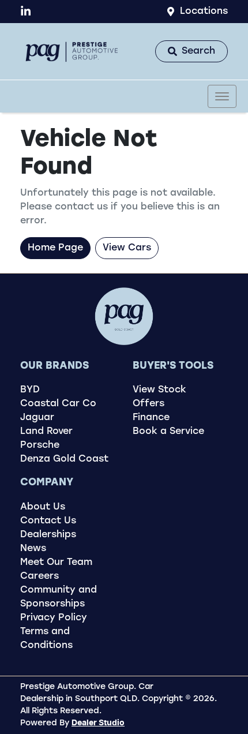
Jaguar (37, 417)
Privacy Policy (53, 618)
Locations (204, 11)
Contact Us (48, 521)
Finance (151, 417)
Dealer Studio (98, 723)
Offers (148, 404)
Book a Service (168, 431)
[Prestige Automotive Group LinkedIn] (28, 11)
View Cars (127, 248)
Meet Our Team (56, 562)
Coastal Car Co (58, 404)
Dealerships (48, 535)
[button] (222, 96)
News (33, 548)
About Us (42, 507)
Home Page (55, 248)
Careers (39, 576)
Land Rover (46, 431)
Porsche (39, 445)
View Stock (159, 390)
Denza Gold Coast (64, 459)
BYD (30, 390)
